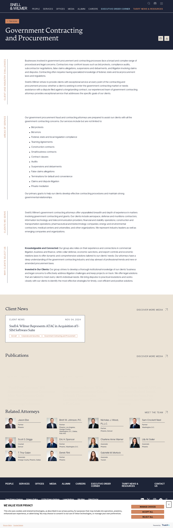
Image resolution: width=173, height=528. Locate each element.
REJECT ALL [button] (147, 517)
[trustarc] (165, 525)
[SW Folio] (155, 3)
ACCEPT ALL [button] (147, 512)
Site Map (81, 499)
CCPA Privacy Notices (50, 499)
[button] (168, 504)
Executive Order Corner (115, 9)
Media (71, 9)
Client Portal (93, 499)
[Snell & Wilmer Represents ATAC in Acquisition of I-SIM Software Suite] (45, 328)
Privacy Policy (32, 499)
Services (48, 9)
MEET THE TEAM (154, 413)
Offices (60, 9)
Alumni (81, 9)
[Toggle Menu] (161, 3)
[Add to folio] (160, 38)
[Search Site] (149, 3)
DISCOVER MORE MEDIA (150, 310)
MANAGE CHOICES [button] (148, 506)
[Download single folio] (166, 38)
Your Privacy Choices (14, 499)
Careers (93, 9)
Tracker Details (18, 525)
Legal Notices (68, 499)
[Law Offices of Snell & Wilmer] (18, 6)
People (36, 9)
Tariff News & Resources (148, 9)
